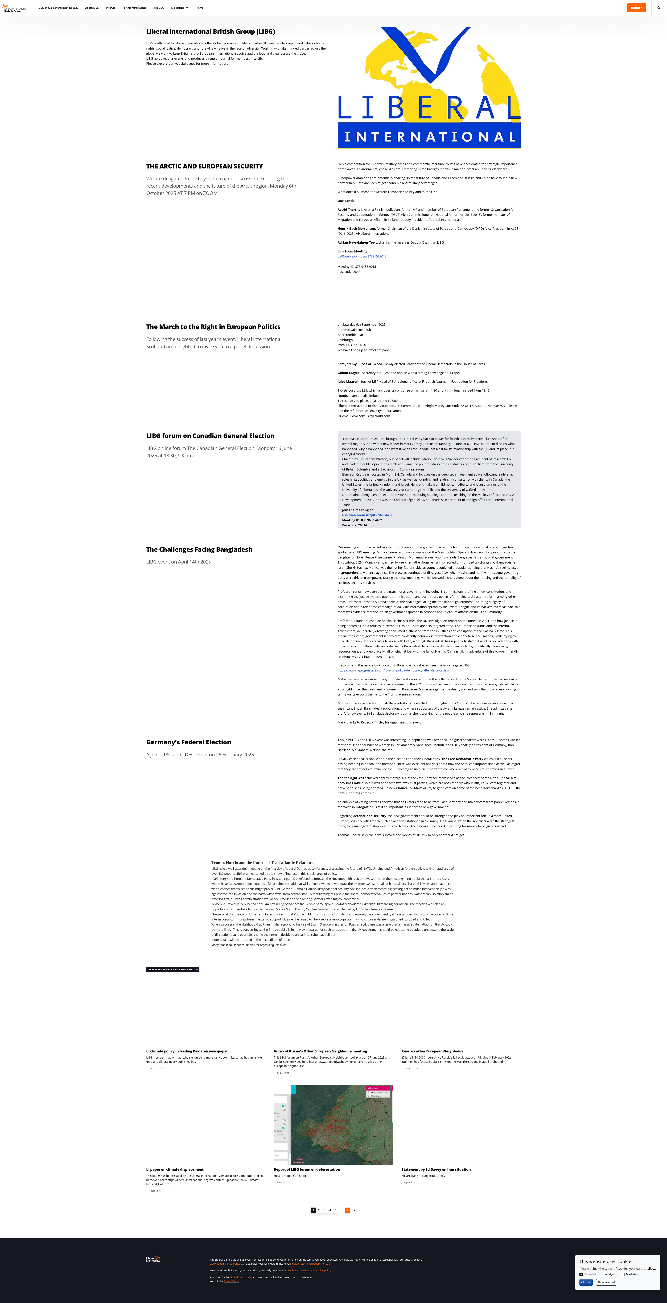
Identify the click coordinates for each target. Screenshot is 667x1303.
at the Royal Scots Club (354, 330)
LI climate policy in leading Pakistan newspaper (187, 1051)
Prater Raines (231, 1281)
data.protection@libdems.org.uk (311, 1263)
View (206, 1019)
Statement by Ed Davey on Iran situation (436, 1169)
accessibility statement (297, 1270)
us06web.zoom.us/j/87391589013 (362, 256)
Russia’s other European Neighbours (432, 1051)
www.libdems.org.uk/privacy (226, 1263)
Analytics (611, 1274)
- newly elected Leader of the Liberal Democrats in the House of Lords (411, 364)
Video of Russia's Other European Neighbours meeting (320, 1051)
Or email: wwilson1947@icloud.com (364, 416)
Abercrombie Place (351, 335)
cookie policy (323, 1270)
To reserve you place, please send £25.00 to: (370, 401)
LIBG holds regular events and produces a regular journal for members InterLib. (204, 58)
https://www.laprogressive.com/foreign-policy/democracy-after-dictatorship (393, 670)
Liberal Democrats (240, 1277)
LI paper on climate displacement (174, 1169)
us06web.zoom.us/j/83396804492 (367, 515)
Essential (590, 1274)
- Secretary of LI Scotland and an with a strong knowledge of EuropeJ (399, 373)
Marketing (632, 1274)
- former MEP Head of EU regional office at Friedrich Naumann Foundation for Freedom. (413, 381)
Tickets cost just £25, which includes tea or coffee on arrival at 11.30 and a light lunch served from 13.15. (414, 390)
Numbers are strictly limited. (359, 395)
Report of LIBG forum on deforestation (307, 1169)
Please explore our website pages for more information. (187, 63)
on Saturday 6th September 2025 (361, 324)
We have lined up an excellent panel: (364, 350)
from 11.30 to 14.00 (352, 345)
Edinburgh (346, 340)
